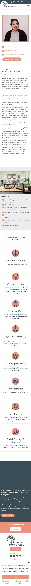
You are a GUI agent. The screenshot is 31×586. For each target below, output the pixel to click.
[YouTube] (17, 556)
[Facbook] (11, 556)
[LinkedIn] (20, 556)
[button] (28, 562)
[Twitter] (14, 556)
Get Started (15, 529)
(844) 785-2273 (15, 553)
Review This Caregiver (11, 59)
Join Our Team (7, 515)
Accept (15, 577)
